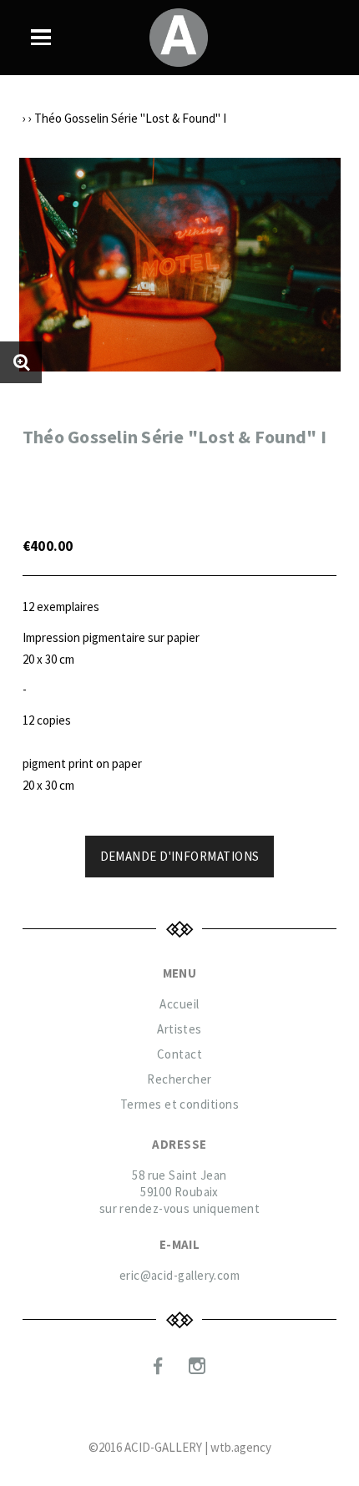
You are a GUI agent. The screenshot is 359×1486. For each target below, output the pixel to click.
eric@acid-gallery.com (179, 1275)
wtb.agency (240, 1447)
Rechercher (179, 1079)
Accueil (179, 1004)
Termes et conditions (179, 1104)
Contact (179, 1054)
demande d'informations (180, 856)
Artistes (179, 1029)
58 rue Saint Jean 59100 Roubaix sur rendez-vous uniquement (179, 1191)
